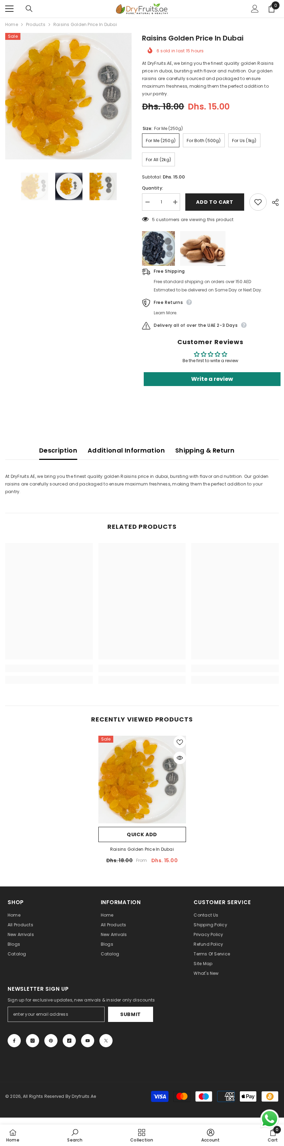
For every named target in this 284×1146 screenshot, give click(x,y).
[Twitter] (106, 1040)
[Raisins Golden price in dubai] (142, 779)
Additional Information (126, 450)
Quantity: (152, 188)
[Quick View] (180, 758)
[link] (49, 668)
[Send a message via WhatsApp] (270, 1119)
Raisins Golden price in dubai (142, 849)
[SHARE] (273, 202)
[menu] (9, 9)
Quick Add (142, 834)
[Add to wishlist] (258, 202)
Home (11, 24)
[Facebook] (14, 1040)
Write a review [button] (212, 379)
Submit (130, 1014)
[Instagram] (32, 1040)
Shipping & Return (204, 450)
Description (58, 450)
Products (35, 24)
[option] (68, 96)
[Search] (29, 9)
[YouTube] (87, 1040)
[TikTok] (69, 1040)
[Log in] (255, 8)
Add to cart (214, 202)
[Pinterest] (50, 1040)
